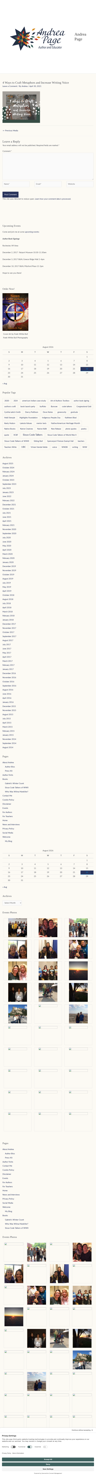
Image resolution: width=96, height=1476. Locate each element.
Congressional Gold (83, 407)
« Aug (4, 384)
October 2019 (8, 575)
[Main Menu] (91, 36)
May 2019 (6, 587)
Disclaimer (6, 804)
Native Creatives (26, 429)
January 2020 (8, 562)
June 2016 (6, 694)
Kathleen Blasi (71, 418)
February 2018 (8, 616)
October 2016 (8, 682)
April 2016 (6, 698)
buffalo (43, 407)
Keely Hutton (9, 423)
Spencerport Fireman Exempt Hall (60, 441)
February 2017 (8, 665)
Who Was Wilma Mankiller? (16, 792)
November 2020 (9, 529)
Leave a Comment (9, 86)
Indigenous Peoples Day (51, 418)
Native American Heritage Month (65, 423)
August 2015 (7, 714)
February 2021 (8, 525)
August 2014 (7, 747)
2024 (16, 401)
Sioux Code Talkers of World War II (62, 435)
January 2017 (8, 669)
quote (6, 435)
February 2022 (8, 501)
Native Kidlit (42, 429)
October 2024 (8, 468)
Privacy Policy (8, 829)
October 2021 (8, 509)
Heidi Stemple (9, 418)
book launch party (27, 407)
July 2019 (6, 583)
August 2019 (7, 579)
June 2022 (6, 496)
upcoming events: (32, 232)
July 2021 (6, 513)
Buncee (54, 407)
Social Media (7, 833)
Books (5, 779)
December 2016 (9, 673)
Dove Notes (48, 412)
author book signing (81, 401)
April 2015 (6, 723)
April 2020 (6, 550)
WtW (84, 447)
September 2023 (9, 484)
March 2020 (7, 554)
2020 (6, 401)
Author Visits (7, 775)
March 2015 (7, 727)
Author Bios (10, 767)
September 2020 (9, 533)
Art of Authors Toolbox (59, 401)
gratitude (74, 412)
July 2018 (6, 603)
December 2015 (9, 706)
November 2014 (9, 739)
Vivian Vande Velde (39, 447)
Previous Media (10, 131)
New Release (56, 429)
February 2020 (8, 558)
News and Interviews (11, 825)
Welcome (6, 837)
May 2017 (6, 653)
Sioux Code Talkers (32, 435)
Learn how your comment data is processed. (53, 199)
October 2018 (8, 595)
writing (75, 447)
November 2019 (9, 570)
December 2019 (9, 566)
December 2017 (9, 624)
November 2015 (9, 710)
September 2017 (9, 636)
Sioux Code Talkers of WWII (16, 441)
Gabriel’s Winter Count (14, 783)
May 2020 (6, 546)
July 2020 (6, 538)
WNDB (65, 447)
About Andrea (8, 763)
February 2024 (8, 472)
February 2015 (8, 731)
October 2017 (8, 632)
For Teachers (7, 816)
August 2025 (7, 464)
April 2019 (6, 591)
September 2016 (9, 686)
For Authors (7, 812)
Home (5, 820)
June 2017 (6, 649)
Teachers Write (10, 447)
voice (54, 447)
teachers (81, 441)
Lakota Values (26, 423)
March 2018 (7, 612)
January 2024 (8, 476)
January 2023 (8, 492)
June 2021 (6, 517)
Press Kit (8, 771)
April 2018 (6, 608)
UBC (23, 447)
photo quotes (71, 429)
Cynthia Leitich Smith (12, 412)
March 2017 (7, 661)
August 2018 (7, 599)
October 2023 (8, 480)
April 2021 (6, 521)
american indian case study (34, 401)
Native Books (10, 429)
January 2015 (8, 735)
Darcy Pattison (31, 412)
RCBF (16, 435)
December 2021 (9, 505)
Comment (7, 151)
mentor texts (41, 423)
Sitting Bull (38, 441)
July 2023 (6, 488)
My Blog (8, 841)
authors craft (10, 407)
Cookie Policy (8, 800)
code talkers (67, 407)
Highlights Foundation (29, 418)
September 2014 (9, 743)
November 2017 (9, 628)
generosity (62, 412)
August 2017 (7, 640)
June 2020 (6, 542)
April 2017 (6, 657)
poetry (83, 429)
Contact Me (7, 796)
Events (5, 808)
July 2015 (6, 719)
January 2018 (8, 620)
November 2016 (9, 678)
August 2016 (7, 690)
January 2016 (8, 702)
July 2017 (6, 645)
